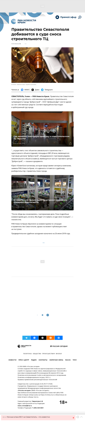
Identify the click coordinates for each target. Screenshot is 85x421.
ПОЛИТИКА (27, 354)
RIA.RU (68, 360)
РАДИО (34, 360)
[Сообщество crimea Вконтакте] (34, 338)
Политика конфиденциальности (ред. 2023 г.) (34, 377)
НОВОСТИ (12, 360)
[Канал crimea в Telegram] (26, 338)
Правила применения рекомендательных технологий (37, 380)
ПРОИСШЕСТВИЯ (48, 354)
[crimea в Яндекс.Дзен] (42, 338)
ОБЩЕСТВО (37, 354)
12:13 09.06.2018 (16, 44)
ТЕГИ (74, 360)
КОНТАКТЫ (43, 360)
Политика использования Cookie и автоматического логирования (42, 375)
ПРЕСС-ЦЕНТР (23, 360)
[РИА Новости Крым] (23, 21)
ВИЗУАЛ (59, 354)
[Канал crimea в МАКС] (59, 338)
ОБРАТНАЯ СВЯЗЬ (56, 360)
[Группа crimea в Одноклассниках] (51, 338)
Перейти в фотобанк (31, 84)
